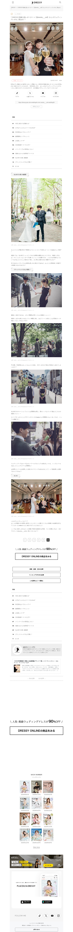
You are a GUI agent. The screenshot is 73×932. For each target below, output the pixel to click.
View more (36, 847)
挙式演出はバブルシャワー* (23, 132)
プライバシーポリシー (36, 925)
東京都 (18, 14)
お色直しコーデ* (19, 140)
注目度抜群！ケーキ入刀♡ (22, 145)
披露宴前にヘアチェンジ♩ (22, 136)
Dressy (36, 2)
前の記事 (31, 678)
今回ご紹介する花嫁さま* (22, 123)
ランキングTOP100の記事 (36, 575)
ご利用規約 (28, 925)
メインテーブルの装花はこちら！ (24, 149)
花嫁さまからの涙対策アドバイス (24, 153)
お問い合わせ (36, 929)
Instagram (56, 96)
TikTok (17, 96)
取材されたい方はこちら (46, 925)
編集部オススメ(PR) (29, 647)
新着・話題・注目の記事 (36, 569)
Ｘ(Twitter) (30, 96)
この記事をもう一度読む (36, 580)
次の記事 (41, 678)
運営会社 (24, 925)
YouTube (43, 96)
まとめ (17, 166)
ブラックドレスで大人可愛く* (23, 162)
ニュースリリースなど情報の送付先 (36, 923)
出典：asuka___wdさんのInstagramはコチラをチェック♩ (23, 310)
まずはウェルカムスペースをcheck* (25, 128)
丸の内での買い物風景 (21, 157)
